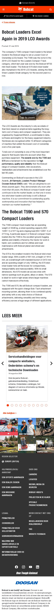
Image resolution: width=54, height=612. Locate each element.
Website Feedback (37, 534)
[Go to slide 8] (38, 405)
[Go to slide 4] (20, 405)
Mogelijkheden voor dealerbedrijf (38, 522)
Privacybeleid (8, 518)
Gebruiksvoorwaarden (12, 536)
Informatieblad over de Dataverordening (13, 553)
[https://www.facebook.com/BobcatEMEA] (16, 567)
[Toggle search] (50, 9)
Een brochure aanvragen (8, 493)
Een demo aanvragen (11, 487)
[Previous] (3, 363)
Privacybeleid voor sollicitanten (11, 529)
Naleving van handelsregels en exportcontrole (10, 544)
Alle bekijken (9, 413)
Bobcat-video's (36, 492)
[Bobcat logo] (26, 9)
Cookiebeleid (8, 523)
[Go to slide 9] (42, 405)
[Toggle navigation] (4, 9)
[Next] (50, 363)
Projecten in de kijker (39, 497)
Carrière (33, 474)
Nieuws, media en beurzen (36, 486)
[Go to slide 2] (12, 405)
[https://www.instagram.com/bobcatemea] (23, 567)
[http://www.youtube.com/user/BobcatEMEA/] (30, 567)
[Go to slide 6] (29, 405)
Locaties (33, 479)
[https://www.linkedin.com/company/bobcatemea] (37, 567)
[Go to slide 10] (46, 405)
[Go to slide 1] (8, 405)
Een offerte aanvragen (13, 477)
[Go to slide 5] (25, 405)
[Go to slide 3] (16, 405)
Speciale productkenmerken (38, 503)
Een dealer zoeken (10, 482)
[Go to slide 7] (33, 405)
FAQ (30, 529)
